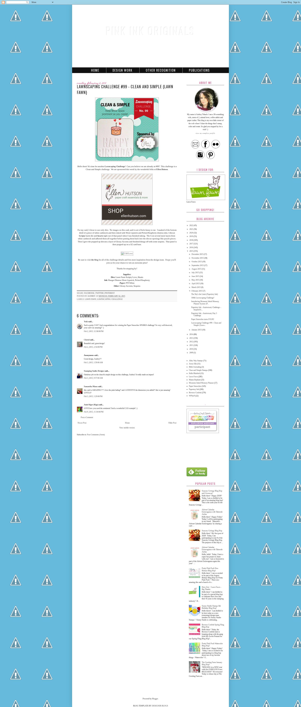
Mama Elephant (195, 380)
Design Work (122, 70)
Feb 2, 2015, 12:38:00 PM (93, 331)
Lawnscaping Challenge (110, 299)
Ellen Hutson (162, 169)
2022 (191, 225)
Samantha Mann (91, 386)
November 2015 (198, 258)
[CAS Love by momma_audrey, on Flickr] (127, 253)
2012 (191, 342)
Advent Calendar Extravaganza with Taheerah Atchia (212, 512)
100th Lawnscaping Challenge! (202, 298)
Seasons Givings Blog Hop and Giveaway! (212, 492)
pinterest (110, 293)
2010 (191, 349)
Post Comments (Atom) (96, 435)
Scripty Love (84, 236)
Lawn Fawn (90, 299)
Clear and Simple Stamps (198, 370)
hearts (100, 236)
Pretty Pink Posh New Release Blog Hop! (210, 569)
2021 (191, 229)
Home (95, 70)
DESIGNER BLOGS (160, 706)
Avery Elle (193, 364)
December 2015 (198, 254)
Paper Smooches (195, 386)
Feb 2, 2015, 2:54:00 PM (93, 347)
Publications (199, 70)
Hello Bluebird (194, 373)
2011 (191, 345)
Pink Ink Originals (150, 30)
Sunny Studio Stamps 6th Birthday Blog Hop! (211, 607)
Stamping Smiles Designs (94, 371)
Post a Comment (87, 417)
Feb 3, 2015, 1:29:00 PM (93, 396)
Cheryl (86, 340)
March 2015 (196, 287)
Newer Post (82, 423)
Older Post (172, 423)
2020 (191, 233)
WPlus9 (192, 396)
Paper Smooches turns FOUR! (202, 319)
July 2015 (195, 272)
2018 (191, 240)
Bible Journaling (195, 367)
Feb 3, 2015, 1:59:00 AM (93, 362)
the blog (94, 260)
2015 (191, 251)
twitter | (100, 293)
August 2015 (197, 269)
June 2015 (196, 276)
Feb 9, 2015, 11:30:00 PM (93, 412)
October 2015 (197, 261)
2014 (191, 334)
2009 (191, 353)
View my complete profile (205, 133)
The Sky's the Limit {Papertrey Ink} (204, 294)
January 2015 (197, 330)
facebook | (89, 293)
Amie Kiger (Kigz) (91, 405)
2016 (191, 247)
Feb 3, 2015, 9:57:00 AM (93, 378)
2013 (191, 338)
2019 (191, 236)
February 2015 (197, 291)
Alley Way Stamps (196, 361)
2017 (191, 244)
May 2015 (196, 280)
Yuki (86, 322)
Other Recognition (161, 70)
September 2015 (198, 265)
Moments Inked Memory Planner (201, 383)
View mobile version (127, 428)
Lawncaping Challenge (115, 166)
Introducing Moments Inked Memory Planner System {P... (205, 302)
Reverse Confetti (195, 393)
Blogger (155, 699)
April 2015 (196, 283)
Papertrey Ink (194, 389)
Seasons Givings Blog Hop (212, 531)
